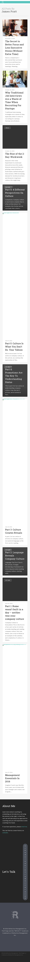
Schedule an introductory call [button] (25, 872)
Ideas (7, 128)
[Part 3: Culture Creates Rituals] (15, 472)
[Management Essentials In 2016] (15, 719)
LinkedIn (5, 832)
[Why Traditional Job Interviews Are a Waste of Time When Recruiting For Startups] (15, 97)
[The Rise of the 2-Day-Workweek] (15, 153)
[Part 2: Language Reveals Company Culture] (15, 561)
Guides (7, 187)
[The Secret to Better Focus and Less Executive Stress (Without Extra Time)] (15, 44)
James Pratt (9, 21)
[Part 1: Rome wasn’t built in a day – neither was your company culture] (15, 610)
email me (24, 826)
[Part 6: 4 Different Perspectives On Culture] (15, 197)
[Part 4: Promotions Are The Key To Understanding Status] (15, 380)
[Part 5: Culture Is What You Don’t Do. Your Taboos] (15, 287)
